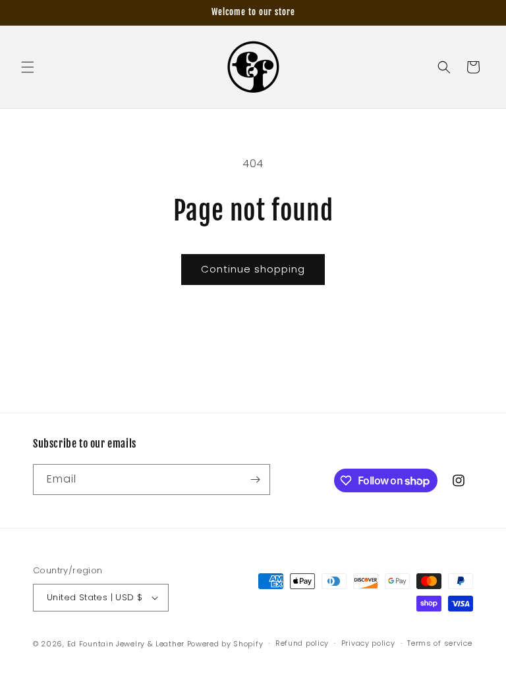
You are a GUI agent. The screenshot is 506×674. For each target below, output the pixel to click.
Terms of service (439, 643)
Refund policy (302, 643)
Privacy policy (368, 643)
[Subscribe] (254, 479)
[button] (27, 67)
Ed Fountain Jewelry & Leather (125, 643)
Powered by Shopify (225, 643)
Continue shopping (253, 269)
